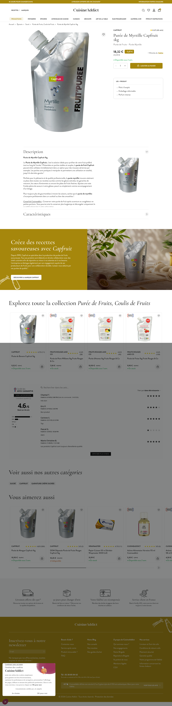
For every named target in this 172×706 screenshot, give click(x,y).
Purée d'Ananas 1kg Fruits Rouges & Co (104, 358)
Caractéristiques (36, 214)
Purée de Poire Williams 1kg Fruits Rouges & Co (66, 360)
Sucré (27, 24)
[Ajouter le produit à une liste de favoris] (103, 34)
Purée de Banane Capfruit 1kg (23, 356)
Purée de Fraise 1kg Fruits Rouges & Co (142, 358)
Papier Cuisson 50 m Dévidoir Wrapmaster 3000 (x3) (100, 552)
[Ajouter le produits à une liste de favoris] (43, 316)
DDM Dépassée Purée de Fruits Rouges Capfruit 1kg (65, 552)
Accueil (11, 24)
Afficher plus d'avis (100, 454)
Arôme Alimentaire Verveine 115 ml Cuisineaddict (141, 552)
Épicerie (19, 24)
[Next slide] (159, 568)
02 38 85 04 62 (71, 674)
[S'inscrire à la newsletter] (44, 651)
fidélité (160, 53)
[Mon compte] (154, 10)
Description (33, 151)
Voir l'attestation (23, 395)
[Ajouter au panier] (42, 367)
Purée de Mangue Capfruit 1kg (23, 550)
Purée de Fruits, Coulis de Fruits (43, 24)
